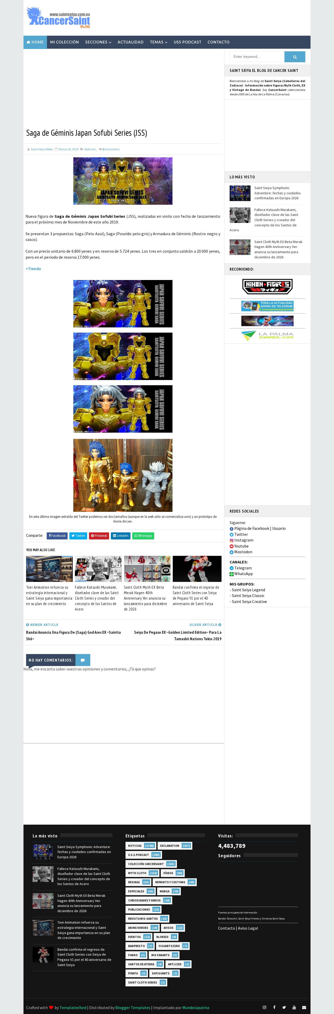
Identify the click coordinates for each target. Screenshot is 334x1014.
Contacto (219, 42)
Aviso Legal (248, 928)
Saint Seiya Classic (248, 595)
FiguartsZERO (169, 946)
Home (38, 42)
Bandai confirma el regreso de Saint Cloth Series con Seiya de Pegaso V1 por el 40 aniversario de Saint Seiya (196, 595)
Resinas (134, 882)
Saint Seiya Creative (249, 601)
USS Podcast (187, 42)
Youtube (241, 546)
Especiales (136, 891)
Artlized (174, 964)
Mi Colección (64, 42)
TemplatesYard (72, 1007)
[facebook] (274, 1007)
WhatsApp (243, 573)
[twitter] (284, 1007)
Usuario (279, 528)
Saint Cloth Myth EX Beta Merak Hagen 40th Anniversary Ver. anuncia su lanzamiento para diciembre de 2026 (145, 598)
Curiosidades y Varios (144, 900)
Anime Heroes (138, 928)
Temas (157, 42)
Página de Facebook (251, 528)
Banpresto (136, 946)
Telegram (243, 567)
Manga (164, 891)
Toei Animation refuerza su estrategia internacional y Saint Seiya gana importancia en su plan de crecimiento (49, 595)
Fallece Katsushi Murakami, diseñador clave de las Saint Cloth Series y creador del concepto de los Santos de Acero (97, 598)
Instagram (243, 540)
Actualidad (131, 42)
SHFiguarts (161, 973)
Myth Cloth (137, 873)
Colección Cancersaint (146, 864)
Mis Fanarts (160, 955)
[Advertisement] (212, 17)
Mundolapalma (195, 1007)
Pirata (133, 973)
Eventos (134, 937)
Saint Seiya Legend (248, 589)
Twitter (241, 534)
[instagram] (264, 1007)
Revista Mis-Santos (143, 918)
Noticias (90, 149)
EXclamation (169, 846)
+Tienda (33, 268)
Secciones (96, 42)
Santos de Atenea (141, 964)
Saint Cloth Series (142, 982)
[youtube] (294, 1007)
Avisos (169, 928)
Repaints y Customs (170, 882)
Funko (133, 955)
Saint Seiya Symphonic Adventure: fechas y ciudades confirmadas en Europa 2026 (277, 192)
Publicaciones (139, 909)
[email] (304, 1007)
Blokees (162, 937)
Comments (111, 149)
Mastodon (243, 551)
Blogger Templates (132, 1007)
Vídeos (168, 873)
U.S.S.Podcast (138, 855)
